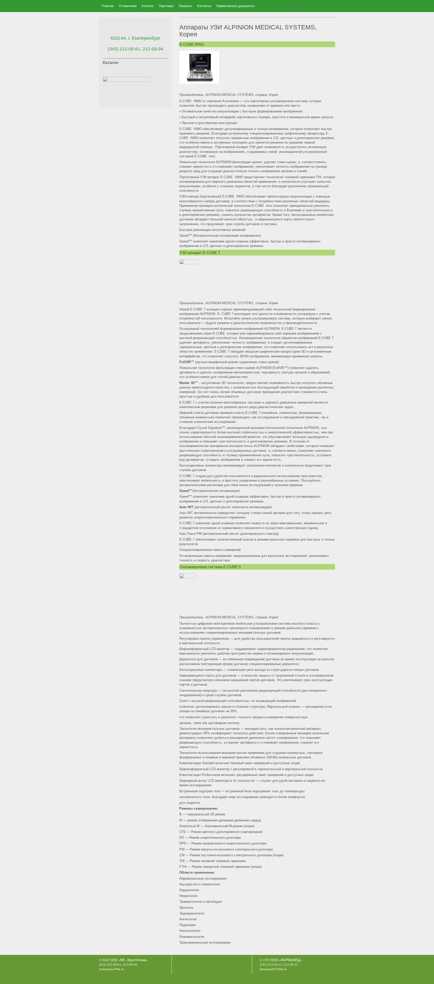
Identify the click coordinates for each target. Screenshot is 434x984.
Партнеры (166, 6)
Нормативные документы (235, 6)
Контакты (204, 6)
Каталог (148, 6)
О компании (128, 6)
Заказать (185, 6)
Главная (107, 6)
